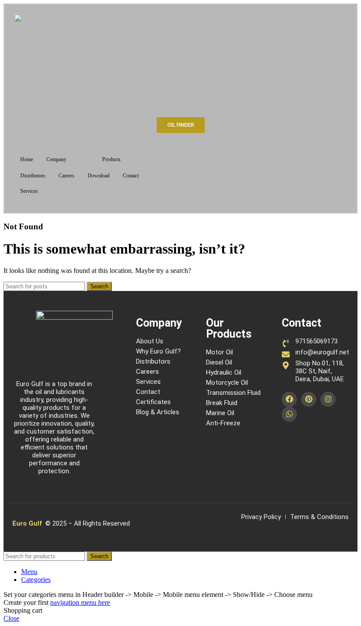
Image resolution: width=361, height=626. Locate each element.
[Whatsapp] (289, 414)
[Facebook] (289, 399)
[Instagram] (327, 399)
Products (111, 159)
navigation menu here (80, 602)
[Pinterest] (308, 399)
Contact (131, 176)
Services (29, 191)
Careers (66, 176)
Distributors (32, 176)
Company (56, 159)
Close (11, 618)
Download (99, 176)
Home (26, 159)
